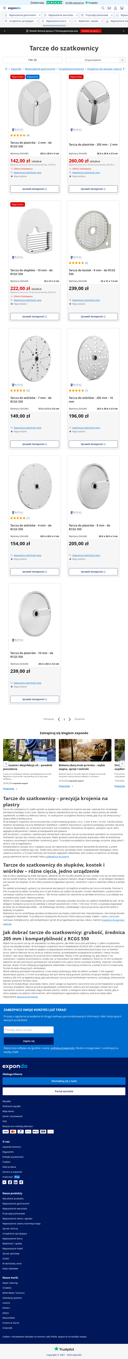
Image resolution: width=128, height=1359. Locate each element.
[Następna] (69, 719)
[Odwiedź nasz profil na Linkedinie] (15, 1183)
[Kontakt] (109, 8)
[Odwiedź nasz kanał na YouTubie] (4, 1183)
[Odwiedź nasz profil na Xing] (21, 1183)
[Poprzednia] (59, 719)
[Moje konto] (115, 8)
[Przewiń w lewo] (4, 31)
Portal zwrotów (64, 1091)
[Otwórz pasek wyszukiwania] (103, 8)
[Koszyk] (122, 8)
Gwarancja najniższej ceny (27, 172)
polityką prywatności (63, 1048)
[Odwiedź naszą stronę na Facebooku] (10, 1183)
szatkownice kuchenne (57, 856)
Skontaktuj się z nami (64, 1081)
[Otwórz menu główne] (4, 8)
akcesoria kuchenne (27, 996)
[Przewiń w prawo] (123, 31)
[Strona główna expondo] (6, 69)
